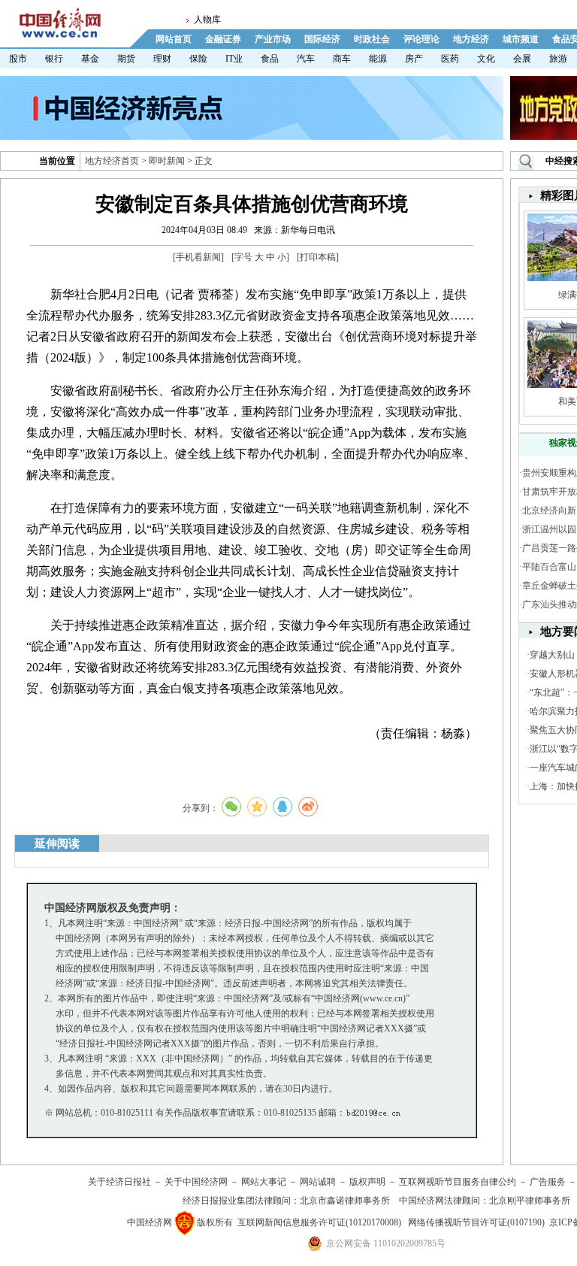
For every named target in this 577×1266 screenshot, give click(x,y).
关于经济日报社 (119, 1182)
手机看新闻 (198, 257)
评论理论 (421, 39)
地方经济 (471, 39)
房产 (414, 58)
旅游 (558, 58)
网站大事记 (263, 1182)
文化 (486, 58)
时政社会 (372, 39)
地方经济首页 (112, 161)
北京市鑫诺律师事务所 (345, 1200)
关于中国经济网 (196, 1182)
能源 (378, 58)
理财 (162, 58)
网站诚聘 (318, 1182)
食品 (270, 58)
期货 (126, 58)
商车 (342, 58)
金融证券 (223, 39)
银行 (54, 58)
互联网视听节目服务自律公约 (457, 1182)
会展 (522, 58)
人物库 (207, 19)
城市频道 (521, 39)
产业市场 (273, 39)
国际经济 (322, 39)
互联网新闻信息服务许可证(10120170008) (319, 1222)
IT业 (234, 58)
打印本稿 (318, 257)
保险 (198, 58)
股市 (18, 58)
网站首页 (174, 39)
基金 (90, 58)
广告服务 (548, 1182)
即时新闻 (167, 161)
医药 (450, 58)
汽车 (306, 58)
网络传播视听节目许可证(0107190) (476, 1222)
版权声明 (367, 1182)
